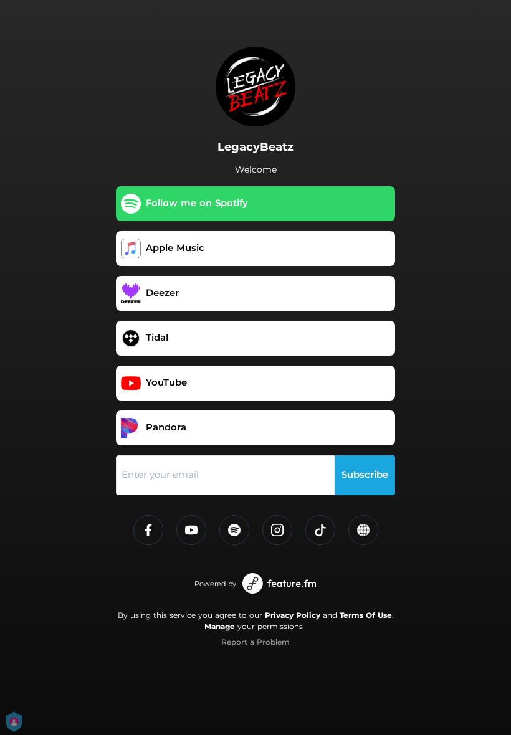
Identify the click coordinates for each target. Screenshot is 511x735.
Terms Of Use (366, 615)
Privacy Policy (292, 615)
